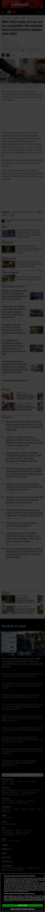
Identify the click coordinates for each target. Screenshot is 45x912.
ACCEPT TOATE (22, 905)
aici (11, 888)
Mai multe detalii (35, 881)
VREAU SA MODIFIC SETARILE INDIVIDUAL (22, 909)
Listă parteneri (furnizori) (8, 901)
